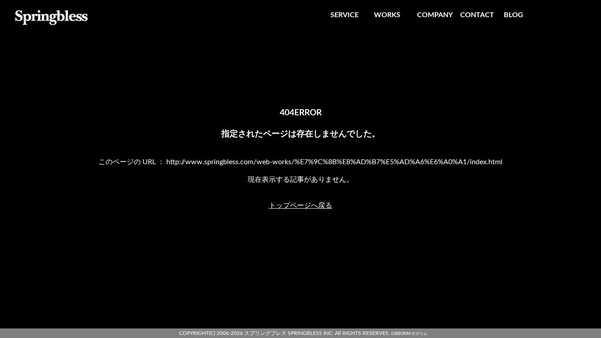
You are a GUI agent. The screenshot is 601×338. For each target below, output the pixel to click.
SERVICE (344, 14)
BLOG (513, 14)
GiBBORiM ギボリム (409, 334)
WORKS (387, 14)
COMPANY (435, 14)
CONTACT (477, 14)
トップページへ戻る (300, 205)
